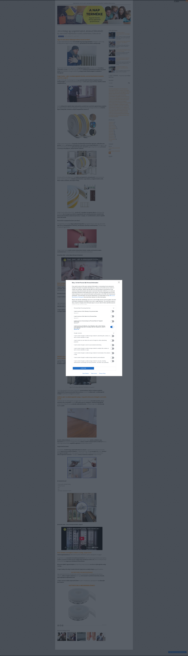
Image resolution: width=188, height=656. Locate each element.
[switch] (112, 311)
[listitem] (94, 308)
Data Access (94, 373)
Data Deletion (86, 373)
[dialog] (94, 328)
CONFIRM (83, 368)
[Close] (119, 282)
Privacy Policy (102, 373)
